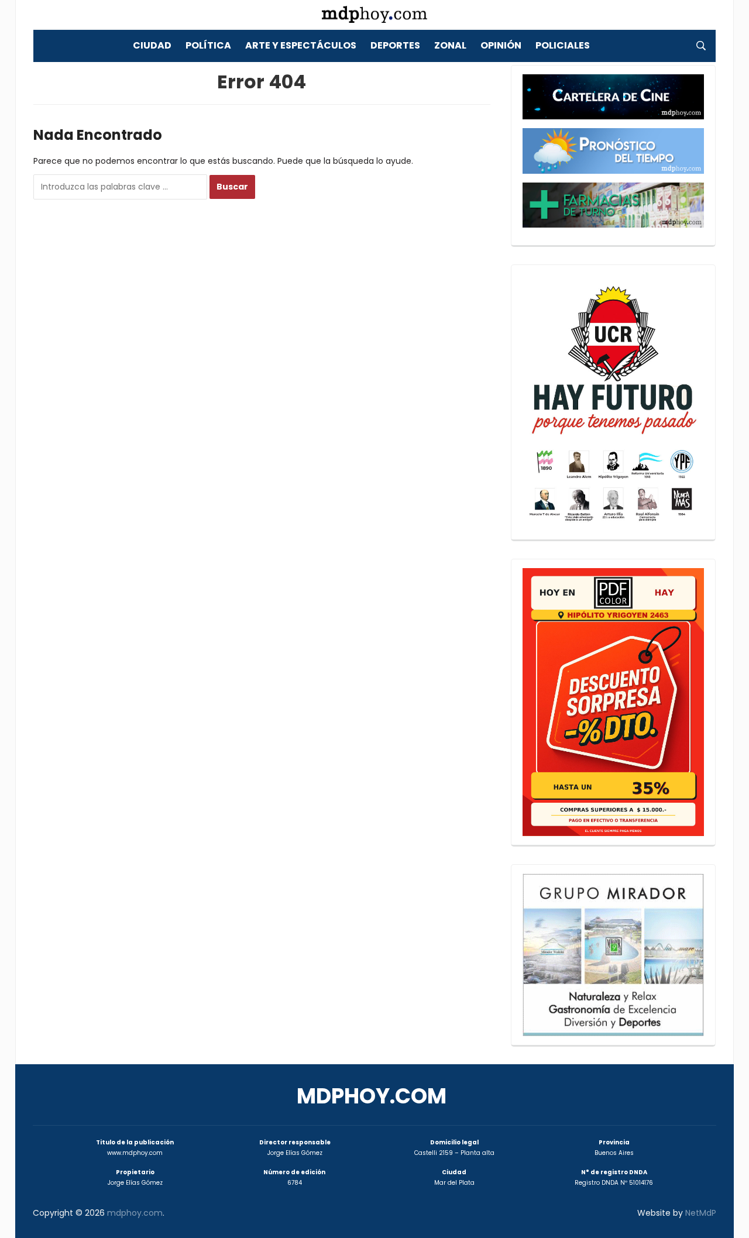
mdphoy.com (371, 1096)
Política (208, 45)
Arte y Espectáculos (300, 45)
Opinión (500, 45)
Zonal (450, 45)
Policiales (562, 45)
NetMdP (700, 1213)
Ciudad (152, 45)
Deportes (395, 45)
